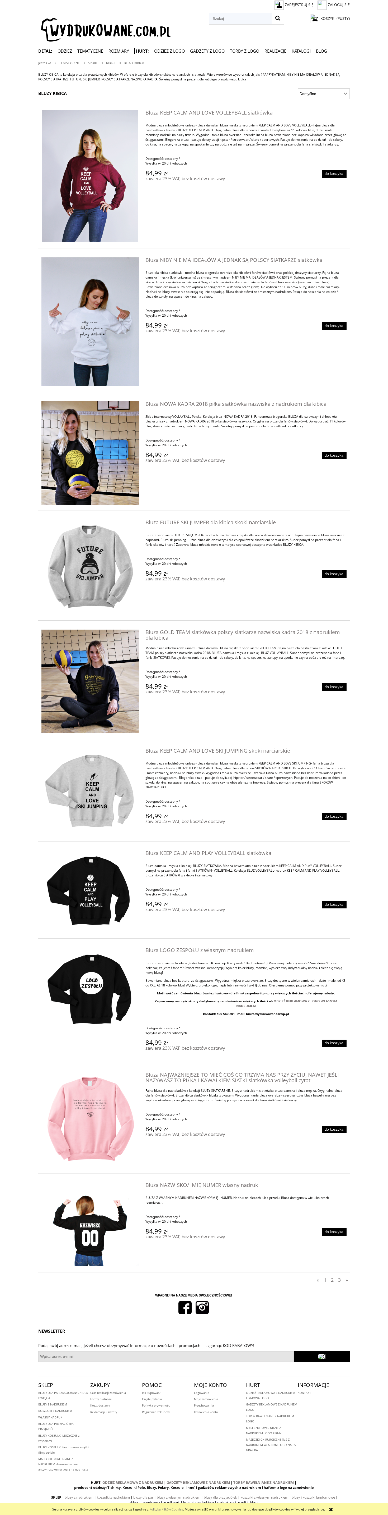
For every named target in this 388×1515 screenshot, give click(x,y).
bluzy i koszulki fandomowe (313, 1497)
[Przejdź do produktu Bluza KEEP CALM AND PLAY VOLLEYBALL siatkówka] (90, 891)
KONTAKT (304, 1393)
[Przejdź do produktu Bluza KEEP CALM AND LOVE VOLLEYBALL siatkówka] (90, 176)
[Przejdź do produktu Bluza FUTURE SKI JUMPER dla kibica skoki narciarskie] (90, 567)
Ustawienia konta (206, 1412)
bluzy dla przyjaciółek (220, 1497)
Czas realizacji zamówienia (108, 1393)
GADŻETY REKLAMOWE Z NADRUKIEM (198, 1482)
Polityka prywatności (156, 1405)
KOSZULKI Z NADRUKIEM (55, 1411)
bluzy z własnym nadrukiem (178, 1497)
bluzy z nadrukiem (79, 1497)
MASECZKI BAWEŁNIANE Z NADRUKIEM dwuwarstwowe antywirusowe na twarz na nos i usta (63, 1464)
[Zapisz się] (322, 1356)
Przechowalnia (204, 1405)
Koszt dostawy (100, 1405)
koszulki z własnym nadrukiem (264, 1497)
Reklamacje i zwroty (103, 1412)
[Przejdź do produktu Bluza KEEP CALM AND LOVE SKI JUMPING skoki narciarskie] (90, 791)
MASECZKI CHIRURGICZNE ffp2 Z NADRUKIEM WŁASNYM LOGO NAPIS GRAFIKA (271, 1444)
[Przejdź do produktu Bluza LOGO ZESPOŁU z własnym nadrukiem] (90, 989)
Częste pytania (152, 1399)
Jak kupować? (151, 1393)
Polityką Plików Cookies (166, 1509)
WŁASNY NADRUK (50, 1417)
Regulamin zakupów (156, 1412)
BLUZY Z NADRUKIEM (52, 1404)
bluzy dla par (143, 1497)
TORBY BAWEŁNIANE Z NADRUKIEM (263, 1482)
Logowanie (201, 1393)
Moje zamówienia (206, 1399)
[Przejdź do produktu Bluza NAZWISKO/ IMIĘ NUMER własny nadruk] (90, 1224)
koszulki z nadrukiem (113, 1497)
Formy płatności (101, 1399)
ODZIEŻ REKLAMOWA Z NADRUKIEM (132, 1482)
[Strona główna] (104, 28)
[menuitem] (48, 51)
